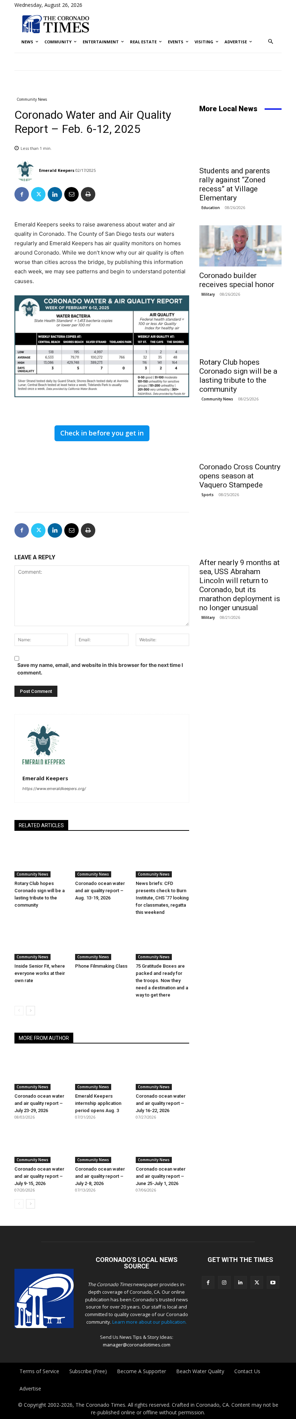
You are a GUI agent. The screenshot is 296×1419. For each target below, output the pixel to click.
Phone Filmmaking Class (101, 966)
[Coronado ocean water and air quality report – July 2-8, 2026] (102, 1144)
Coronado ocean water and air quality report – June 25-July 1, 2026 (161, 1176)
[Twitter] (38, 194)
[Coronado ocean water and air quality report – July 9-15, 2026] (41, 1144)
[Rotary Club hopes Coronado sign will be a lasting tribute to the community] (41, 859)
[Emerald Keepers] (26, 170)
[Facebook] (21, 194)
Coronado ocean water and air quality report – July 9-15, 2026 (39, 1176)
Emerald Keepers (56, 170)
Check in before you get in (102, 433)
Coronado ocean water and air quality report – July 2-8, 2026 (100, 1176)
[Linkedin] (55, 194)
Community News (32, 99)
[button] (271, 42)
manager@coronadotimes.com (136, 1344)
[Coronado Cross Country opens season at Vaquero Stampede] (240, 437)
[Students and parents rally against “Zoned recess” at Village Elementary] (240, 141)
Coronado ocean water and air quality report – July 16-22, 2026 (161, 1103)
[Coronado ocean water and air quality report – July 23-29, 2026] (41, 1071)
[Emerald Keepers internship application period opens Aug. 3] (102, 1071)
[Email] (71, 194)
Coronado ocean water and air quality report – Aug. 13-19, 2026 (100, 891)
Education (210, 207)
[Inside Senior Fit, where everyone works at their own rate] (41, 941)
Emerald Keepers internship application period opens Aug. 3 (98, 1103)
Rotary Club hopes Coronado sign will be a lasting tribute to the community (238, 376)
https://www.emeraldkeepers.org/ (54, 788)
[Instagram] (224, 1282)
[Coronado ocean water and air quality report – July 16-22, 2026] (162, 1071)
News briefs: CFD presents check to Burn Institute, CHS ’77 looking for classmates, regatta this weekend (162, 898)
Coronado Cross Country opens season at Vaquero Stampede (239, 476)
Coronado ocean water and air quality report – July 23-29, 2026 (39, 1103)
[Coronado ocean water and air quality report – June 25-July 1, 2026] (162, 1144)
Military (208, 294)
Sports (207, 494)
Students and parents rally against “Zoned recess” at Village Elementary (234, 184)
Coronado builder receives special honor (236, 280)
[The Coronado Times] (55, 23)
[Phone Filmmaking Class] (102, 941)
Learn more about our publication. (149, 1322)
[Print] (88, 194)
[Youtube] (273, 1282)
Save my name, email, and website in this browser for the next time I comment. (100, 669)
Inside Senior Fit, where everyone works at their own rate (39, 973)
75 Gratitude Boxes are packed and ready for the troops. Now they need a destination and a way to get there (162, 980)
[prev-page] (18, 1010)
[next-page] (30, 1010)
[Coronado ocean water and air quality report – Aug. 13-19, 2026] (102, 859)
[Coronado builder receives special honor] (240, 245)
